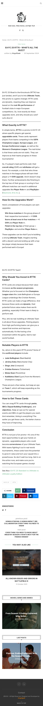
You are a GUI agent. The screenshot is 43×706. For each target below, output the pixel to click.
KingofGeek (16, 53)
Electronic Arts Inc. (11, 193)
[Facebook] (19, 30)
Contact (21, 693)
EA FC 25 (6, 482)
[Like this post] (18, 490)
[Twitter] (23, 30)
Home (4, 40)
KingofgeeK (21, 698)
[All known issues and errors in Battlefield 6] (21, 562)
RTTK (14, 482)
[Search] (41, 3)
